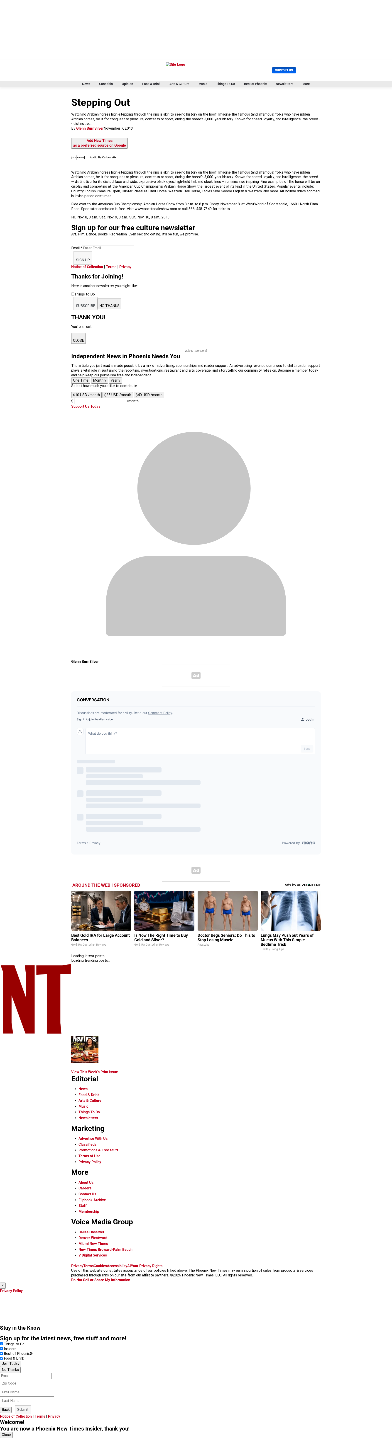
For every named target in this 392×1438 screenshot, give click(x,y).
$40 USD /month (149, 395)
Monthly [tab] (99, 380)
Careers (84, 1188)
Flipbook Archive (92, 1200)
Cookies (100, 1266)
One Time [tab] (80, 380)
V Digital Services (92, 1255)
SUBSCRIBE (85, 306)
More (306, 84)
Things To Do (225, 84)
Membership (88, 1211)
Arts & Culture (179, 84)
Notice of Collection (87, 267)
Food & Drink (151, 84)
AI (129, 1266)
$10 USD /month (86, 395)
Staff (82, 1205)
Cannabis (106, 84)
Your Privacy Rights (146, 1266)
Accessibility (117, 1266)
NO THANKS (109, 306)
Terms (111, 267)
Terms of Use (89, 1156)
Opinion (127, 84)
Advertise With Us (93, 1138)
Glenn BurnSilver (90, 128)
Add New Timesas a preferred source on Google (99, 143)
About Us (85, 1182)
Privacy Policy (89, 1162)
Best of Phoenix (255, 84)
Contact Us (87, 1194)
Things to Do (14, 1344)
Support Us (284, 70)
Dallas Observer (91, 1232)
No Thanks (10, 1370)
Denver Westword (92, 1238)
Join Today (10, 1363)
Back (6, 1409)
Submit (23, 1409)
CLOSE (78, 340)
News (86, 84)
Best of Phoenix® (18, 1353)
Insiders (10, 1349)
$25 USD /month (117, 395)
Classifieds (87, 1144)
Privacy (125, 267)
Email (76, 248)
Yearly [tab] (115, 380)
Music (202, 84)
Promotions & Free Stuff (98, 1150)
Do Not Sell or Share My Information (100, 1280)
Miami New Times (93, 1244)
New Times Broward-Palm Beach (105, 1249)
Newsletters (284, 84)
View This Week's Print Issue (94, 1072)
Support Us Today (85, 406)
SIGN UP (83, 260)
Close (6, 1435)
